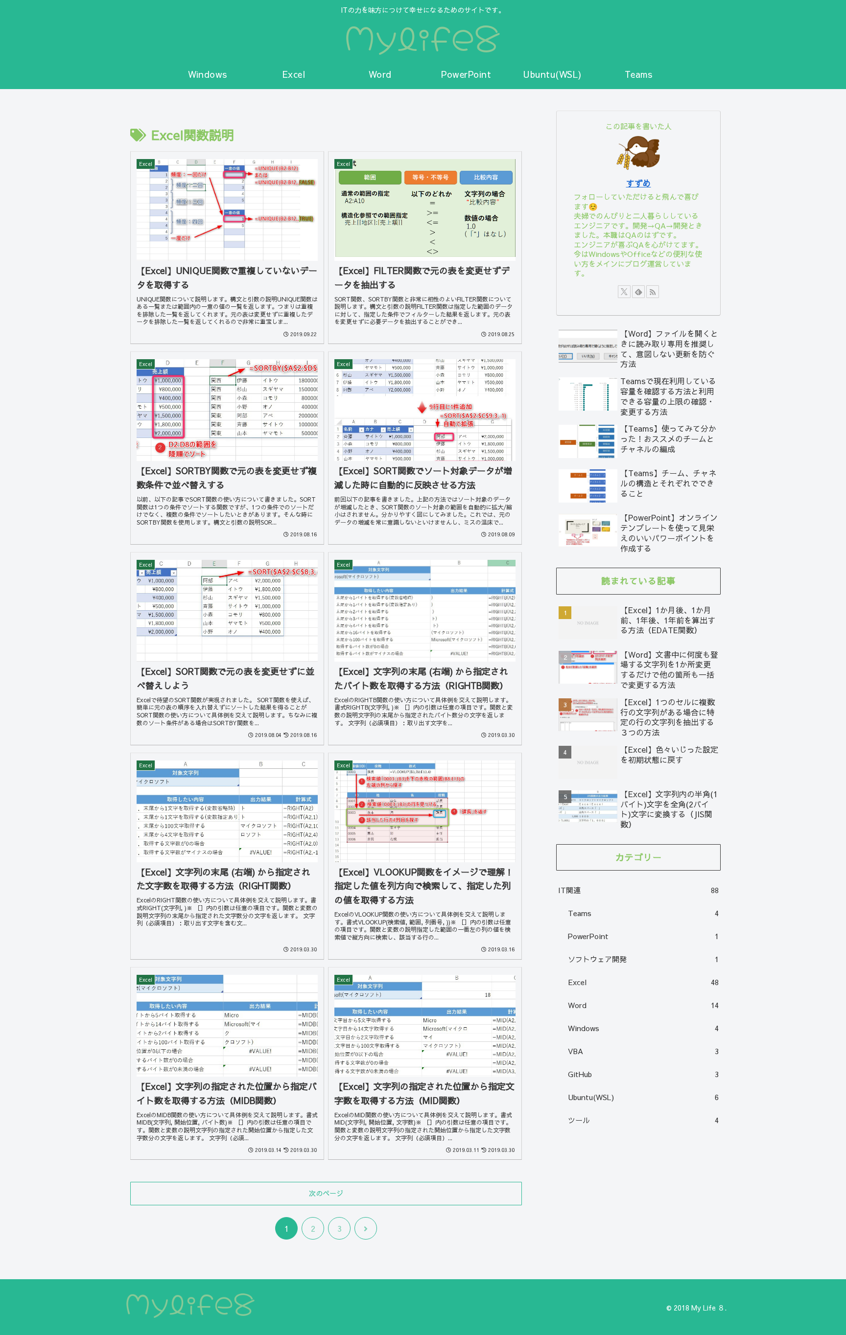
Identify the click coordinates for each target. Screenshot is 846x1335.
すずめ (638, 183)
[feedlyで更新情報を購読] (638, 291)
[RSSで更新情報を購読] (652, 291)
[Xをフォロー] (624, 291)
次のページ (326, 1193)
